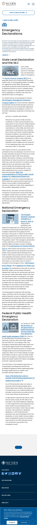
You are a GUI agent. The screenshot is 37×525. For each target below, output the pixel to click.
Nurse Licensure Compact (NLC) (16, 78)
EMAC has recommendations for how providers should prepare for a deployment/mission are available (17, 175)
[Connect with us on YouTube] (16, 473)
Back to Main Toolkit (11, 20)
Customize (24, 522)
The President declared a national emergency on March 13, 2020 (28, 218)
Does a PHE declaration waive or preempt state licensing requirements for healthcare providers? (20, 378)
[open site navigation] (28, 4)
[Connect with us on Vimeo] (19, 473)
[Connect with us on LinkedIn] (13, 473)
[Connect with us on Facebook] (3, 473)
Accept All (12, 522)
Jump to (5, 55)
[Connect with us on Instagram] (9, 473)
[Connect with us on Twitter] (6, 473)
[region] (18, 516)
